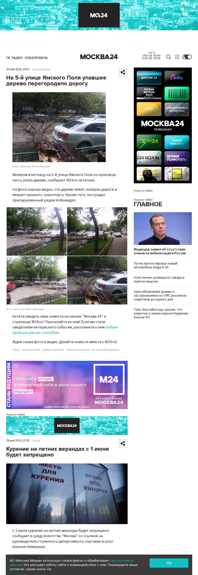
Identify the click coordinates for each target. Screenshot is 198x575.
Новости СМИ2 (15, 414)
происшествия (31, 349)
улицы (16, 349)
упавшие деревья (53, 349)
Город (36, 441)
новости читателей (77, 349)
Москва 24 (99, 57)
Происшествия (41, 69)
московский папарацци (105, 349)
